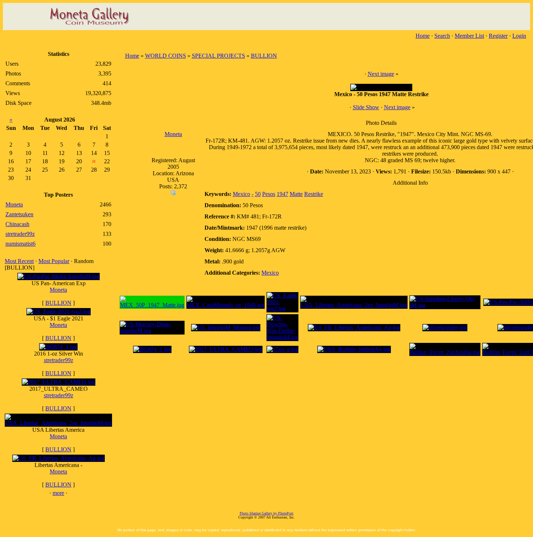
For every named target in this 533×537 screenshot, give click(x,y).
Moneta (58, 290)
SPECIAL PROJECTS (218, 56)
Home (423, 36)
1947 (282, 194)
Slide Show (366, 107)
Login (519, 36)
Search (442, 36)
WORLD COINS (165, 56)
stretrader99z (58, 360)
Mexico (241, 194)
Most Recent (19, 261)
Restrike (313, 194)
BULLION (58, 303)
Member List (469, 36)
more (58, 493)
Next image (381, 74)
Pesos (268, 194)
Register (498, 36)
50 (258, 194)
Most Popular (53, 261)
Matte (296, 194)
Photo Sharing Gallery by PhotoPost (266, 513)
